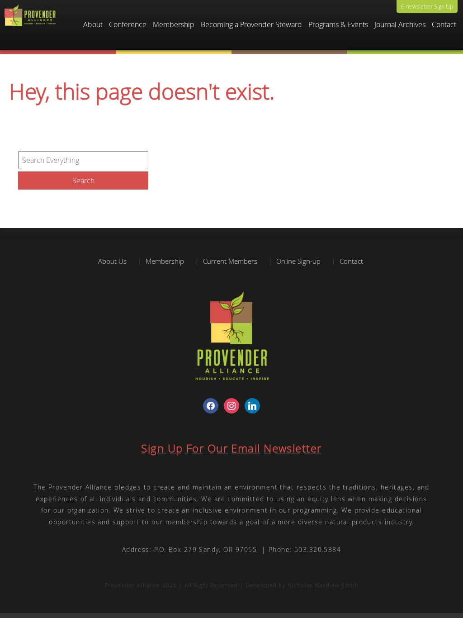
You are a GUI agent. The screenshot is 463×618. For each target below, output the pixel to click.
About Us (112, 261)
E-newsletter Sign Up (427, 6)
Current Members (230, 261)
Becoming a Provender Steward (251, 24)
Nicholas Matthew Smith (323, 585)
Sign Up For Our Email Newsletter (231, 448)
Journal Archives (399, 24)
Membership (165, 261)
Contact (444, 24)
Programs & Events (338, 24)
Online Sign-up (298, 261)
